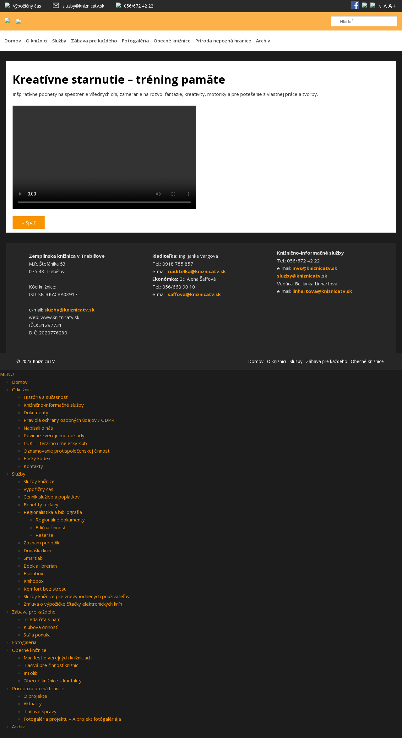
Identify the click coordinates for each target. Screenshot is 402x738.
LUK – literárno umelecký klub (55, 443)
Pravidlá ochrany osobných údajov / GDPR (69, 420)
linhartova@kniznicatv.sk (322, 291)
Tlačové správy (40, 711)
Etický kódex (37, 458)
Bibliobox (33, 573)
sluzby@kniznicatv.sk (69, 309)
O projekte (35, 696)
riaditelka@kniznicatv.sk (197, 271)
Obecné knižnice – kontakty (53, 680)
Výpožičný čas (38, 489)
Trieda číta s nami (43, 619)
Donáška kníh (37, 550)
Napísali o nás (38, 428)
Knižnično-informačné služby (54, 405)
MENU (7, 374)
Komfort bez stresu (45, 589)
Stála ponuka (37, 634)
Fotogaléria (135, 40)
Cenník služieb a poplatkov (52, 496)
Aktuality (33, 703)
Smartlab (33, 558)
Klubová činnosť (40, 627)
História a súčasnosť (46, 397)
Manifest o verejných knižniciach (58, 657)
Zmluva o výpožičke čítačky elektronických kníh (73, 604)
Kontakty (33, 466)
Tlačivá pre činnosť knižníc (51, 665)
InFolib (31, 673)
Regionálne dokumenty (60, 519)
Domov (12, 40)
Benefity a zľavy (41, 504)
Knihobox (34, 581)
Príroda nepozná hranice (223, 40)
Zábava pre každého (94, 40)
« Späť (28, 222)
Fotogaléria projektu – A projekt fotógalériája (72, 719)
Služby (59, 40)
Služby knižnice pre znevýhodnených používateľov (77, 596)
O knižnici (36, 40)
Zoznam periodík (41, 542)
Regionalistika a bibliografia (53, 512)
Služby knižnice (39, 481)
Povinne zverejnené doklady (54, 435)
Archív (263, 40)
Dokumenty (36, 412)
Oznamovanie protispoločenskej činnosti (67, 451)
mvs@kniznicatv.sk (314, 268)
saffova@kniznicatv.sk (194, 294)
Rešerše (44, 535)
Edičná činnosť (50, 527)
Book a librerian (40, 566)
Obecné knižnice (172, 40)
